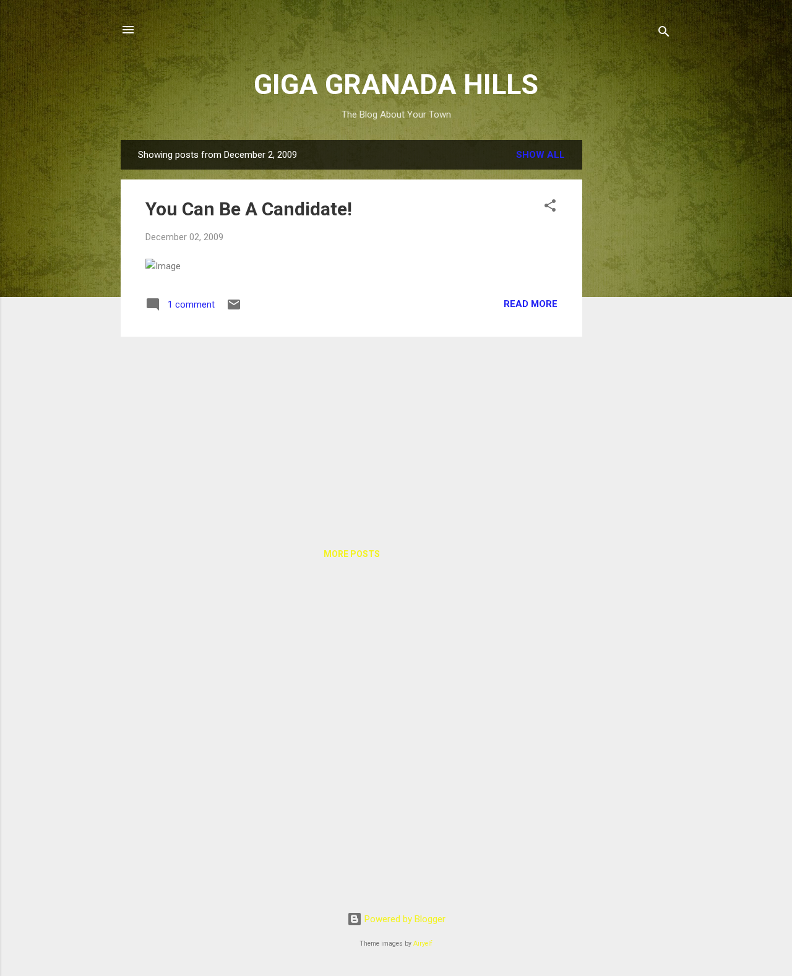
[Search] (663, 34)
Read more (530, 303)
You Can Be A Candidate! (248, 209)
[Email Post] (233, 308)
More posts (352, 554)
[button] (550, 207)
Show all (540, 154)
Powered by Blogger (404, 919)
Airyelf (423, 943)
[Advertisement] (631, 325)
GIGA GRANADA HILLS (396, 84)
